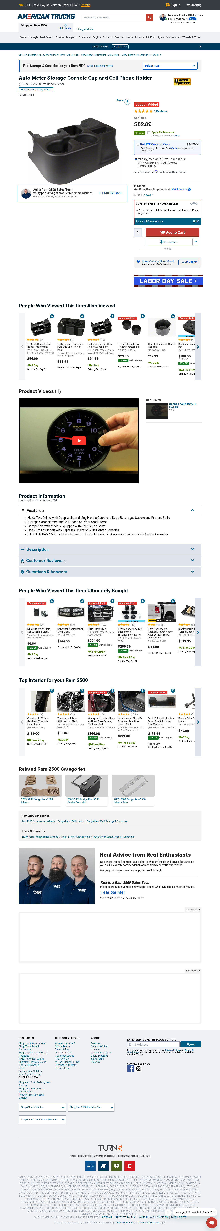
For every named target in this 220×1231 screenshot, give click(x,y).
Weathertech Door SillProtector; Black (70, 722)
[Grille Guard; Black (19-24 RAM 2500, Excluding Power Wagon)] (101, 612)
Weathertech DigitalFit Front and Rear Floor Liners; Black (131, 724)
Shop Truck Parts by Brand (33, 1052)
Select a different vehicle (149, 221)
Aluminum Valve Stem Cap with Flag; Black (40, 633)
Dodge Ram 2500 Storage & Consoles (107, 821)
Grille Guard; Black (101, 632)
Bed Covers (47, 37)
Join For (189, 262)
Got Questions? (63, 1052)
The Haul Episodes (29, 1065)
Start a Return (62, 1046)
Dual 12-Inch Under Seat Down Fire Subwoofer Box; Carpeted (161, 723)
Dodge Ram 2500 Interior (71, 821)
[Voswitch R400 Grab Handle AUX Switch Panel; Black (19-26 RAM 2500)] (41, 701)
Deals (23, 37)
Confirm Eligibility (147, 166)
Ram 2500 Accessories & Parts (38, 821)
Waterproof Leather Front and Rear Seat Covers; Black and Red (101, 723)
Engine (96, 37)
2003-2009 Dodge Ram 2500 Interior (86, 55)
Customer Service (64, 1055)
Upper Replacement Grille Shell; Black (71, 632)
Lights (160, 37)
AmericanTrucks (105, 1155)
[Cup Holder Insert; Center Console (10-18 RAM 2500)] (162, 327)
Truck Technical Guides (31, 1058)
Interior (139, 37)
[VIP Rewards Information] (189, 189)
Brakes (60, 37)
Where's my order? (65, 1043)
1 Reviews (160, 111)
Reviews (95, 1062)
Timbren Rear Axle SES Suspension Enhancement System (130, 635)
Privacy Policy (172, 1050)
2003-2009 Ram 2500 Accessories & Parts (42, 55)
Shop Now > (120, 46)
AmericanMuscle (81, 1155)
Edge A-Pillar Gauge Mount (189, 721)
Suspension (173, 37)
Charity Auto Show (101, 1052)
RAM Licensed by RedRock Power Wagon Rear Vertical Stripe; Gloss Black (160, 635)
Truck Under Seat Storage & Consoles (113, 836)
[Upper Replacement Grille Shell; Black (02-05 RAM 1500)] (71, 612)
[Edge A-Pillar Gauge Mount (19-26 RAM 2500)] (192, 701)
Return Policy (62, 1049)
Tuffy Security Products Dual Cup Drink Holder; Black (70, 350)
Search (149, 17)
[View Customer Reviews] (143, 111)
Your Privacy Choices (153, 1217)
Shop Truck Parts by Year (32, 1043)
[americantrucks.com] (46, 16)
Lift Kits (150, 37)
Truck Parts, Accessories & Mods (40, 836)
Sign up (190, 1044)
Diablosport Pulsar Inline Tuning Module (191, 632)
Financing (24, 1055)
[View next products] (198, 346)
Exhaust (108, 37)
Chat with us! (62, 1058)
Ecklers (145, 1155)
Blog (21, 1068)
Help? (196, 221)
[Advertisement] (110, 937)
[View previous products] (22, 346)
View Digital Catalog (30, 1074)
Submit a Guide (99, 1046)
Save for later (170, 242)
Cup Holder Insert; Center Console (162, 347)
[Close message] (200, 47)
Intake (129, 37)
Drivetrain (85, 37)
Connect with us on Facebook (130, 1068)
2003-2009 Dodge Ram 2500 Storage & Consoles (134, 55)
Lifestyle (33, 37)
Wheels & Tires (191, 37)
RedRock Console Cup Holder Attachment (40, 348)
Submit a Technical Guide (32, 1062)
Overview (96, 1043)
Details (85, 5)
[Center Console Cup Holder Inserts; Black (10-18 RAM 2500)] (131, 327)
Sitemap (106, 1217)
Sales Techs (97, 1058)
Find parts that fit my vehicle (36, 89)
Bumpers (71, 37)
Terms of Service (148, 1222)
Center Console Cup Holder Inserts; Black (129, 347)
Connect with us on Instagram (138, 1068)
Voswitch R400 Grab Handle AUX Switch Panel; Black (38, 723)
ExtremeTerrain (128, 1155)
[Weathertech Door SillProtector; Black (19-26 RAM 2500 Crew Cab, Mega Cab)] (71, 701)
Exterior (119, 37)
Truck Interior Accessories (75, 836)
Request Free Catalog (30, 1071)
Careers (95, 1049)
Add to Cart (175, 232)
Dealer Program (99, 1055)
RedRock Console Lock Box (190, 347)
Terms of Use (62, 1068)
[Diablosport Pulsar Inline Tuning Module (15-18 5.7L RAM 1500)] (192, 612)
